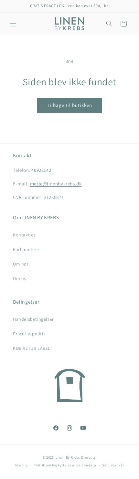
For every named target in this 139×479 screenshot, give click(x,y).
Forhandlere (26, 249)
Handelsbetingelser (33, 319)
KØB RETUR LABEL (31, 348)
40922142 (41, 170)
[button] (13, 23)
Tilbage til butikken (69, 105)
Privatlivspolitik (29, 334)
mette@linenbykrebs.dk (56, 184)
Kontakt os (24, 235)
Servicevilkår (113, 465)
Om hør (21, 264)
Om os (19, 278)
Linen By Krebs (68, 457)
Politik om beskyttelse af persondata (65, 465)
